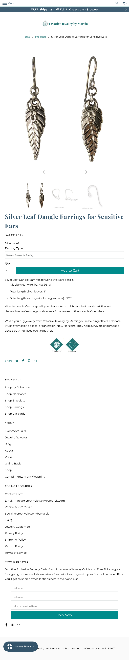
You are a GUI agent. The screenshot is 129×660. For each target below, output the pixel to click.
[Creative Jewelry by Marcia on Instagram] (13, 625)
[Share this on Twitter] (16, 361)
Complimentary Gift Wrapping (25, 476)
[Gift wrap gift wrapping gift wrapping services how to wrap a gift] (57, 351)
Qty (7, 263)
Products (40, 36)
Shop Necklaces (15, 394)
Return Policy (14, 546)
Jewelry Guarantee (17, 526)
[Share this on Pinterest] (28, 361)
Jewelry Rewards (16, 437)
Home (26, 36)
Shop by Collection (17, 387)
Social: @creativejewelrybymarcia (27, 513)
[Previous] (44, 171)
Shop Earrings (14, 407)
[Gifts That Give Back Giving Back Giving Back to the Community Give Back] (72, 351)
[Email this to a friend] (34, 361)
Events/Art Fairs (15, 431)
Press (8, 457)
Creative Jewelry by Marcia (40, 648)
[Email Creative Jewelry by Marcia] (19, 625)
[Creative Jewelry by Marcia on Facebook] (7, 625)
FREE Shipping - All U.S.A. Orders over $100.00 (64, 9)
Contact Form (14, 494)
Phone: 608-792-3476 (19, 507)
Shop (8, 470)
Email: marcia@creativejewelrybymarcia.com (35, 500)
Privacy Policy (14, 533)
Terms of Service (16, 552)
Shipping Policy (15, 539)
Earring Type (14, 248)
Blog (8, 444)
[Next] (84, 171)
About (9, 450)
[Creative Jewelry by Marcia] (64, 23)
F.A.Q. (8, 520)
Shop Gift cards (15, 413)
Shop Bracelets (15, 400)
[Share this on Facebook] (22, 361)
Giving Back (13, 463)
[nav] (9, 3)
